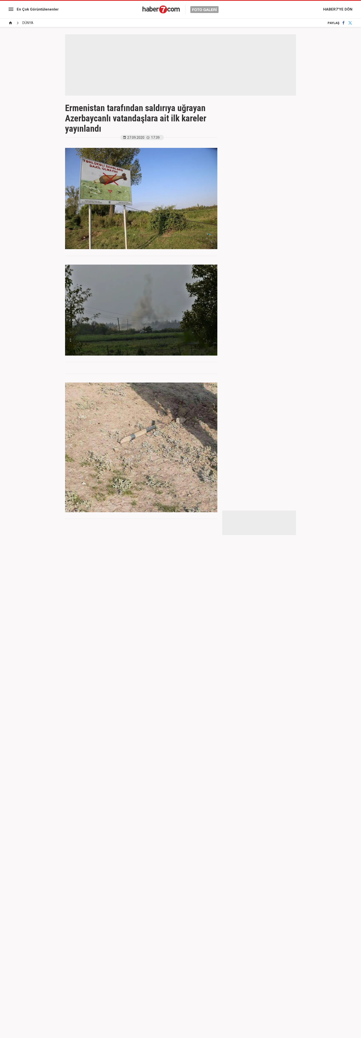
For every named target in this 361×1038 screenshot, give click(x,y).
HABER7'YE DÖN (337, 9)
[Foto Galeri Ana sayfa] (11, 23)
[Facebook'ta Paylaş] (343, 23)
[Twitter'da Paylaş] (350, 23)
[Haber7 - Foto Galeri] (180, 9)
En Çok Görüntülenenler (38, 9)
